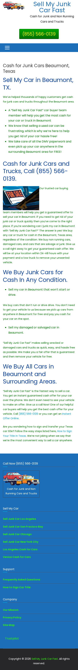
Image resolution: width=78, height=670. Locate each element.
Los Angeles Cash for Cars (20, 549)
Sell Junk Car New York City (20, 542)
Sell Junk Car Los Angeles (19, 519)
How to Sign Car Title (17, 587)
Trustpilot (12, 638)
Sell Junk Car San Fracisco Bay (23, 526)
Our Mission (11, 610)
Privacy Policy (12, 617)
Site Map (9, 625)
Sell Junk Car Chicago (17, 534)
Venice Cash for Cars (17, 557)
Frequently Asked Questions (21, 579)
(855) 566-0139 (39, 34)
